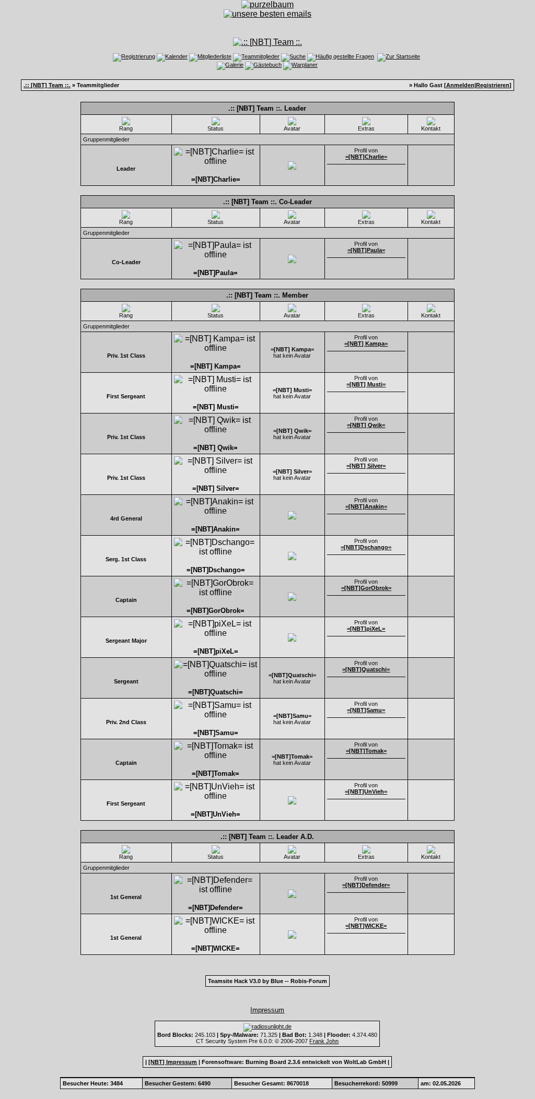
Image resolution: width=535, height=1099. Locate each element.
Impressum (267, 1010)
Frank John (324, 1041)
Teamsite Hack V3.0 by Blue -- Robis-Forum (267, 981)
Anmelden (460, 85)
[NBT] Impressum (172, 1062)
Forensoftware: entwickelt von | (295, 1062)
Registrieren (492, 85)
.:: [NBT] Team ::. (47, 85)
